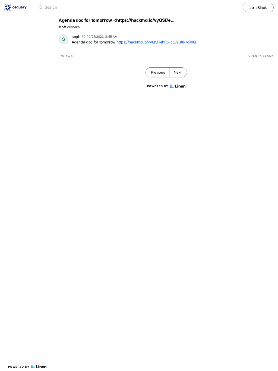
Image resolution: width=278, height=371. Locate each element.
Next (178, 72)
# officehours (69, 27)
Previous (158, 72)
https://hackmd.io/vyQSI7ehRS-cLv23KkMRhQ (156, 42)
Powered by (19, 366)
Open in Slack (261, 55)
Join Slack (258, 7)
